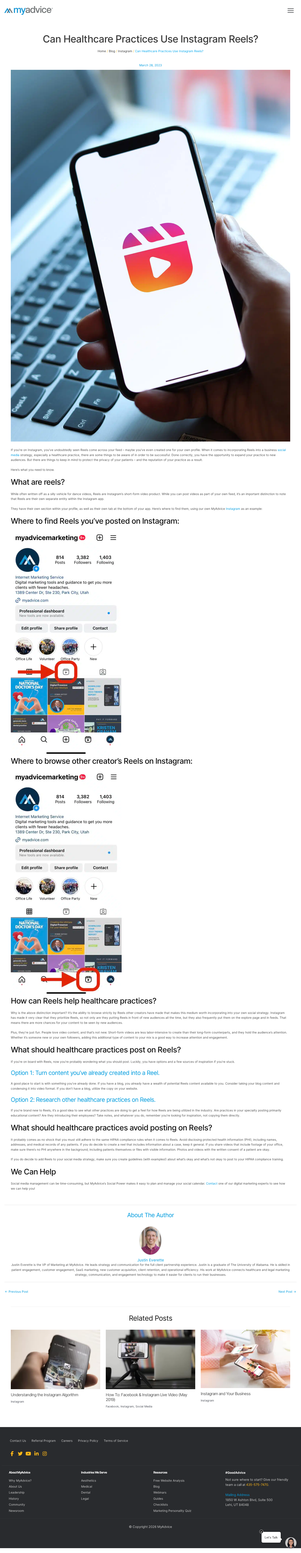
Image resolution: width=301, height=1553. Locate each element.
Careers (66, 1440)
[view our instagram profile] (44, 1454)
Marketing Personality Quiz (172, 1510)
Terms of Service (116, 1440)
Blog (156, 1486)
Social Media (144, 1406)
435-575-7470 (257, 1485)
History (14, 1498)
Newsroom (16, 1510)
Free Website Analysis (168, 1480)
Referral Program (44, 1440)
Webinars (159, 1492)
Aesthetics (88, 1480)
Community (17, 1504)
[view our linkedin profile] (36, 1454)
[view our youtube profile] (28, 1454)
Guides (158, 1498)
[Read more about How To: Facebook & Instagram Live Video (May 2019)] (150, 1359)
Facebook (112, 1406)
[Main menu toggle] (291, 10)
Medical (86, 1486)
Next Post (287, 1291)
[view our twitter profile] (20, 1454)
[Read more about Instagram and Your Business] (245, 1358)
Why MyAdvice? (20, 1480)
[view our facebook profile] (12, 1454)
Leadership (16, 1492)
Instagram (233, 508)
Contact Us (18, 1440)
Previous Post (16, 1291)
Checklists (160, 1504)
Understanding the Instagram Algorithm (44, 1394)
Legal (85, 1498)
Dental (85, 1492)
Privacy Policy (88, 1440)
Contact (211, 1183)
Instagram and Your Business (226, 1393)
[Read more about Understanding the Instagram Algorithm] (55, 1359)
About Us (15, 1486)
